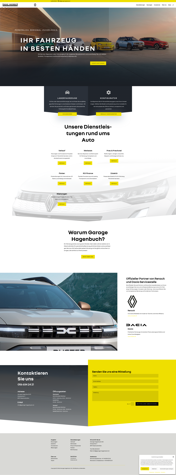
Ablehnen (154, 468)
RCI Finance (73, 449)
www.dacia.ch (132, 336)
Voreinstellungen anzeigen (166, 468)
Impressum (163, 472)
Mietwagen (54, 447)
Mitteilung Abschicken (147, 403)
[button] (173, 457)
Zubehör (53, 443)
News (169, 5)
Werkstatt (73, 443)
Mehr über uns (88, 256)
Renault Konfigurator (109, 114)
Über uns (164, 5)
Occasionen (157, 5)
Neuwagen (149, 5)
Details (61, 163)
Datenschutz (151, 472)
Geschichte (54, 458)
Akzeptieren (145, 468)
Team (52, 460)
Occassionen (67, 114)
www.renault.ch (132, 316)
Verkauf (72, 441)
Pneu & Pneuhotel (75, 445)
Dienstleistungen (140, 5)
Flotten (72, 447)
